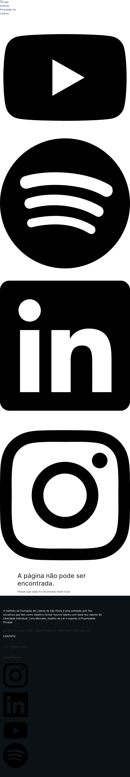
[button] (128, 17)
